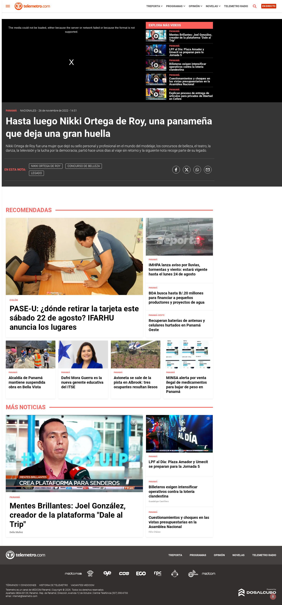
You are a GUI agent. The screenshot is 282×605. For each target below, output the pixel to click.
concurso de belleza (84, 166)
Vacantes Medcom (82, 585)
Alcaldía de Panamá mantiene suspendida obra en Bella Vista (27, 382)
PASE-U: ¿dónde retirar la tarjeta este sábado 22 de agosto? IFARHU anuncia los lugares (74, 318)
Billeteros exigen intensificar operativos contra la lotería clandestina (187, 66)
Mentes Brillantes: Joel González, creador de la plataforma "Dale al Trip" (190, 37)
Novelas (212, 6)
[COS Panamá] (124, 576)
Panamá (174, 31)
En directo (268, 6)
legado (36, 173)
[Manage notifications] (273, 596)
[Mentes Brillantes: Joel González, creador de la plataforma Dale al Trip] (156, 40)
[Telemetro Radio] (191, 576)
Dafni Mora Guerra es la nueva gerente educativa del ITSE (82, 382)
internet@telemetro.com (24, 596)
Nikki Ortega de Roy (45, 166)
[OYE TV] (107, 576)
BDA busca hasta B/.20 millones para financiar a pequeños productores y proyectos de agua (176, 298)
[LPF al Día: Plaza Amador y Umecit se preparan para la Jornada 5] (156, 55)
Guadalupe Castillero (159, 501)
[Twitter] (187, 170)
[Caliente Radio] (174, 576)
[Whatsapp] (197, 170)
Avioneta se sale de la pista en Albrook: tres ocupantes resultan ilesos (135, 382)
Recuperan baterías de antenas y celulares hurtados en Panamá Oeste (177, 325)
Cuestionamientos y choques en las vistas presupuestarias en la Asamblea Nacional (189, 81)
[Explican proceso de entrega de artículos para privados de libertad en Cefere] (156, 99)
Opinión (194, 6)
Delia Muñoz (16, 532)
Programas (174, 6)
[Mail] (208, 170)
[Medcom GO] (73, 576)
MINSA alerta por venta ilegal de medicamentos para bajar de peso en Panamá (186, 384)
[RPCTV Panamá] (90, 576)
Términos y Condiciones (21, 585)
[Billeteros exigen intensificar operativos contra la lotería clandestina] (156, 69)
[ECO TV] (141, 576)
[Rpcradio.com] (157, 576)
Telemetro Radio (236, 6)
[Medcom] (208, 576)
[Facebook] (176, 170)
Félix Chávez (154, 532)
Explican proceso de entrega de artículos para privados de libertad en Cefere (191, 96)
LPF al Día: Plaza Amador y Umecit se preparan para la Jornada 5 (186, 52)
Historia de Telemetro (53, 585)
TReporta (153, 6)
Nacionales (28, 110)
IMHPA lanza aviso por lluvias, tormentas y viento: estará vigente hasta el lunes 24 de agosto (178, 269)
